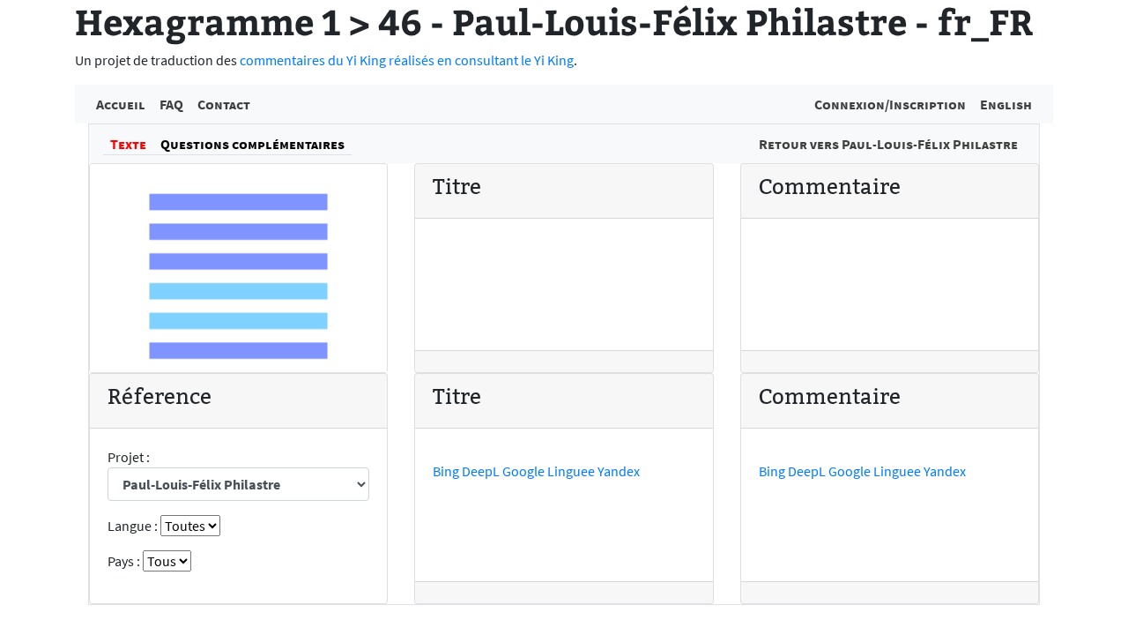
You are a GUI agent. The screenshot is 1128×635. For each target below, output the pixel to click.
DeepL (481, 471)
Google (523, 471)
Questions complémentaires (252, 144)
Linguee (571, 471)
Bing (446, 471)
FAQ (171, 104)
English (1006, 104)
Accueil (120, 104)
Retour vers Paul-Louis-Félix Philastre (888, 144)
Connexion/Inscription (890, 104)
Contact (223, 104)
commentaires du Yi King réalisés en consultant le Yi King (407, 60)
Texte (128, 144)
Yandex (618, 471)
